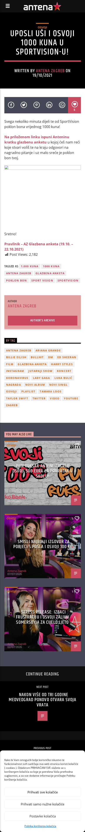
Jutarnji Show (40, 371)
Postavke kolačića (42, 816)
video (55, 398)
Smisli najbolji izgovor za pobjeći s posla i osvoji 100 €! (42, 544)
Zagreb (12, 405)
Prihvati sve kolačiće (42, 792)
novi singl (58, 385)
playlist (28, 391)
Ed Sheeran (66, 357)
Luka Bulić (63, 378)
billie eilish (16, 357)
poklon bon (16, 280)
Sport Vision (42, 280)
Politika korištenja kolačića (40, 826)
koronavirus (17, 378)
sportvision (68, 280)
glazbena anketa (50, 273)
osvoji (11, 391)
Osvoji (42, 27)
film (10, 364)
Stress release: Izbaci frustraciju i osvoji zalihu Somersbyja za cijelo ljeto (42, 617)
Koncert (64, 371)
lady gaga (41, 378)
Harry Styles (62, 364)
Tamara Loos (50, 391)
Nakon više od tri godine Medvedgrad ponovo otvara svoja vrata (42, 700)
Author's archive (42, 320)
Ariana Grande (48, 350)
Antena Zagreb (50, 70)
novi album (35, 385)
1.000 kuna (30, 266)
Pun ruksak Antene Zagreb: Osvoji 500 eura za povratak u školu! (42, 471)
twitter (39, 398)
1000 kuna (51, 266)
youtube (71, 398)
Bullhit (37, 357)
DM (50, 357)
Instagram (15, 371)
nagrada (13, 385)
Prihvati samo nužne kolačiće (42, 804)
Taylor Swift (17, 398)
